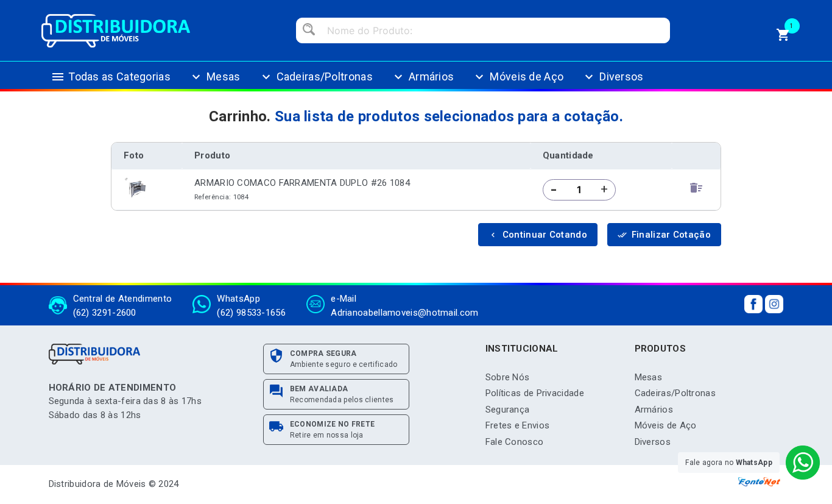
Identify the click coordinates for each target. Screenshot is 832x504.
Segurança (507, 409)
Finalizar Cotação (664, 234)
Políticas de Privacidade (534, 393)
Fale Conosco (514, 441)
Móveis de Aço (517, 76)
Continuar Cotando (537, 234)
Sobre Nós (507, 377)
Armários (422, 76)
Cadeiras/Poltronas (316, 76)
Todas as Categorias (111, 76)
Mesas (215, 76)
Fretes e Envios (517, 425)
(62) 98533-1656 (251, 312)
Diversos (612, 76)
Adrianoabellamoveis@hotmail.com (404, 312)
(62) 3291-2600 (104, 312)
